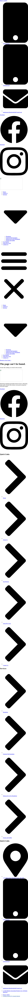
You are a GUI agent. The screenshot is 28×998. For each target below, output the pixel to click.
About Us (5, 193)
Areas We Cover (7, 243)
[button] (14, 274)
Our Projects (6, 241)
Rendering (8, 236)
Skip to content (3, 0)
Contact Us (5, 244)
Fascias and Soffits (10, 240)
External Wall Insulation (11, 237)
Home (4, 192)
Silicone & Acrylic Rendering (13, 239)
